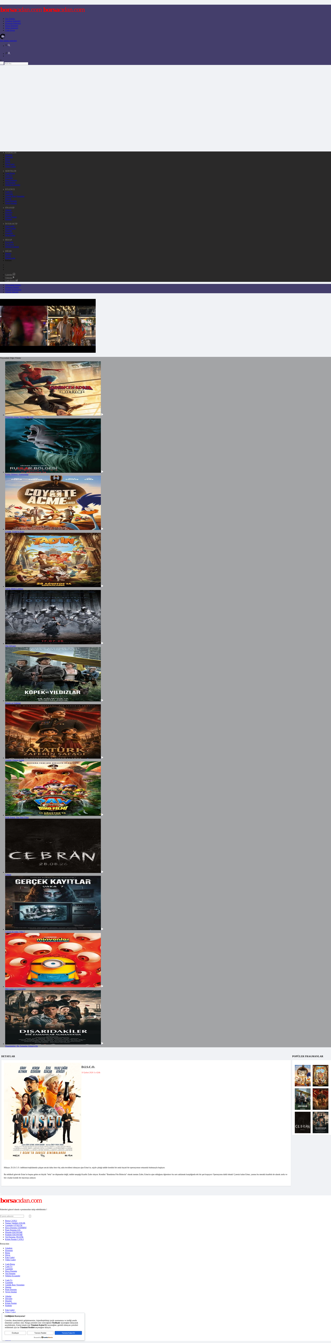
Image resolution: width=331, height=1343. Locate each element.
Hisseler (8, 215)
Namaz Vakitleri (15, 1223)
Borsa (7, 159)
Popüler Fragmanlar (13, 290)
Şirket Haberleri (11, 28)
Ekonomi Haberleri (13, 23)
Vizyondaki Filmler (13, 285)
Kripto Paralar (11, 217)
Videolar (9, 278)
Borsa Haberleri (11, 26)
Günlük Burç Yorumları (14, 196)
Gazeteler (9, 178)
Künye (8, 256)
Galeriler (9, 275)
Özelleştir (15, 1333)
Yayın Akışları (11, 203)
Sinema (8, 199)
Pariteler (8, 219)
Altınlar (8, 210)
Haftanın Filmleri (12, 287)
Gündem (8, 155)
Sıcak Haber (10, 235)
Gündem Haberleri (12, 21)
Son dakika (8, 41)
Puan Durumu (11, 201)
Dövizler (8, 212)
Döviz (7, 162)
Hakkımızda (10, 258)
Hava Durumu (11, 180)
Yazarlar (8, 231)
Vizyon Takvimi (11, 292)
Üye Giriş (9, 242)
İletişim (8, 253)
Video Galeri (10, 166)
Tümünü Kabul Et (68, 1333)
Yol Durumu (10, 182)
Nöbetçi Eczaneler (12, 185)
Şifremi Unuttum (12, 247)
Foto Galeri (9, 164)
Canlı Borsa (10, 30)
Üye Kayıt (9, 244)
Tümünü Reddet (40, 1333)
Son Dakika (10, 19)
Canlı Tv (8, 175)
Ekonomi (9, 157)
